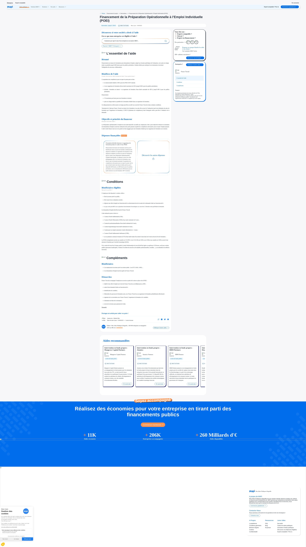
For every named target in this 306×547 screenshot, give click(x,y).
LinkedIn (294, 540)
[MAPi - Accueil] (10, 6)
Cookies (251, 529)
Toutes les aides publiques (284, 525)
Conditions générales (255, 525)
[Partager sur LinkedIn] (161, 319)
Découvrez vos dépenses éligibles (287, 529)
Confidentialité (253, 531)
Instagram (287, 540)
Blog (266, 525)
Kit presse (268, 527)
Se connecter (295, 3)
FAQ (266, 523)
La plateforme (253, 523)
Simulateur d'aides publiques (285, 527)
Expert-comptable (20, 3)
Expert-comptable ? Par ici (284, 531)
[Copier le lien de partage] (158, 319)
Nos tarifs (280, 523)
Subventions (123, 13)
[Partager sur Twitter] (165, 319)
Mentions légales (254, 527)
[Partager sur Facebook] (168, 319)
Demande (104, 307)
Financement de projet (112, 13)
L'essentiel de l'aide (181, 78)
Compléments (180, 85)
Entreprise (10, 3)
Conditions (179, 82)
